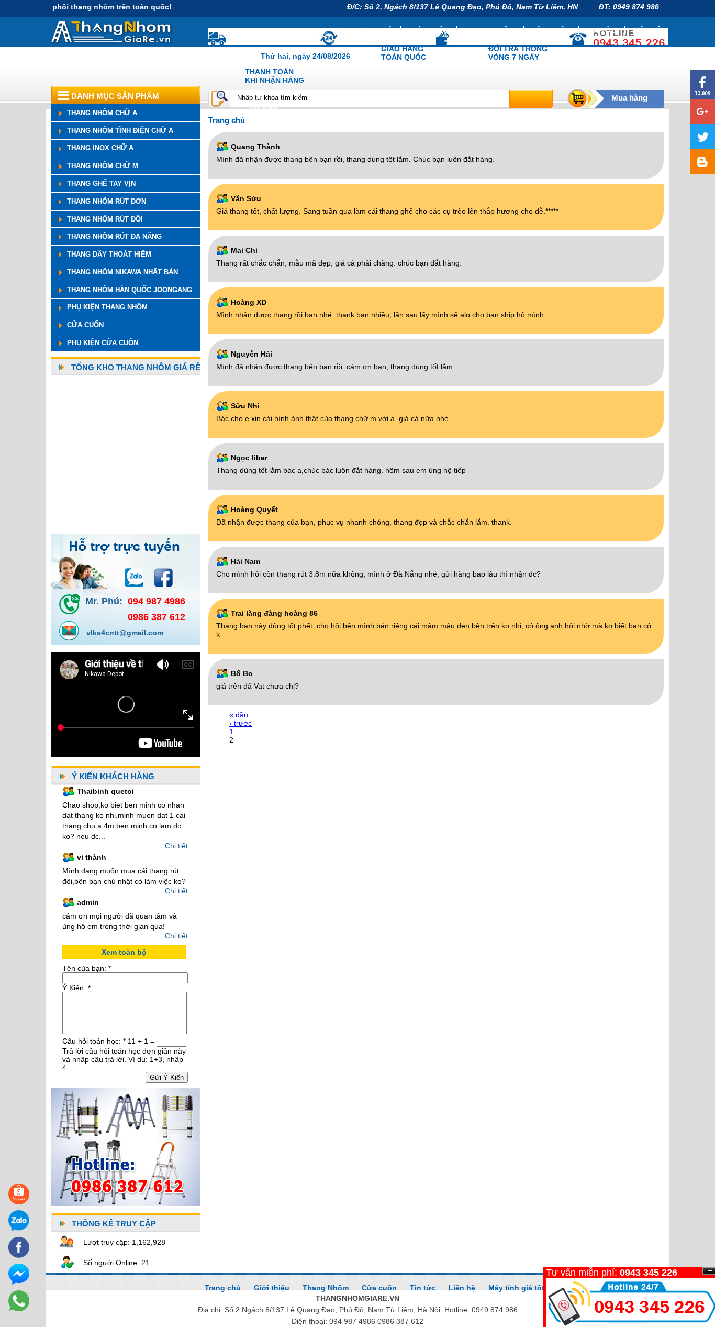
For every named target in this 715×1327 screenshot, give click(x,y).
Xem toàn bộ (124, 952)
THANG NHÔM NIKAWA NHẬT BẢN (122, 272)
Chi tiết (176, 846)
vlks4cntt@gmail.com (124, 632)
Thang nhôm (489, 30)
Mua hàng (629, 97)
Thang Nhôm (326, 1288)
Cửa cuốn (551, 30)
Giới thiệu (428, 30)
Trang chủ (371, 30)
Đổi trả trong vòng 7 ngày (518, 53)
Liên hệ (646, 30)
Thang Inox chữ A (100, 148)
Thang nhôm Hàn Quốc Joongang (129, 290)
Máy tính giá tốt (516, 1288)
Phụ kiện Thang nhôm (107, 307)
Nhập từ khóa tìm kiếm (272, 98)
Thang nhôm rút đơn (106, 201)
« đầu (238, 715)
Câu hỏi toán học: (94, 1041)
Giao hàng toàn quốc (403, 53)
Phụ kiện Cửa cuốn (102, 343)
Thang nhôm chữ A (102, 113)
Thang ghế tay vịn (101, 183)
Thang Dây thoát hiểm (109, 254)
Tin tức (601, 30)
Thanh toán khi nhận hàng (274, 76)
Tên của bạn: (86, 968)
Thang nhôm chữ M (102, 166)
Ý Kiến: (76, 987)
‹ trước (240, 723)
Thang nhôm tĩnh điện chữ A (120, 131)
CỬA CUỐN (85, 325)
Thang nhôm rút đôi (105, 219)
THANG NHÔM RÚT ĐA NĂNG (114, 236)
